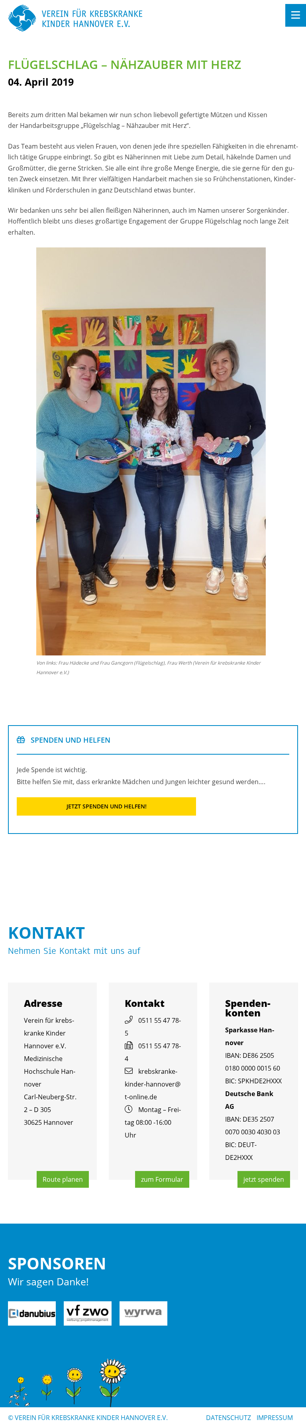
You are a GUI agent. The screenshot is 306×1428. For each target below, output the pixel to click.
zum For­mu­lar (162, 1179)
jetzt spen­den (263, 1179)
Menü (295, 15)
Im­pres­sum (275, 1417)
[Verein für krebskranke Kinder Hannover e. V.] (124, 18)
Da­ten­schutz (228, 1417)
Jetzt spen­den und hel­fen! (107, 806)
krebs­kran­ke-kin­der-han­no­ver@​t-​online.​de (152, 1084)
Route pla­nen (63, 1179)
